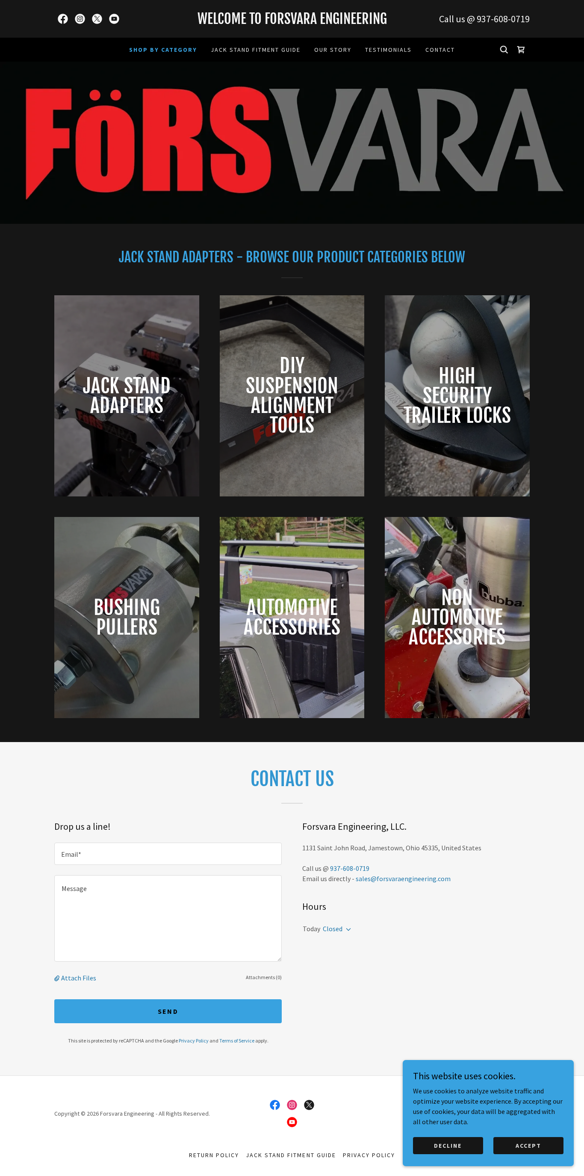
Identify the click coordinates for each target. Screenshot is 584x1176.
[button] (57, 978)
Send (168, 1011)
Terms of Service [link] (236, 1040)
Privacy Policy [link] (194, 1040)
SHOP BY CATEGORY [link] (163, 49)
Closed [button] (332, 928)
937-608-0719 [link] (503, 19)
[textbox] (168, 854)
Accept (528, 1145)
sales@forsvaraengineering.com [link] (403, 878)
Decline (448, 1145)
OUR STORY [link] (332, 49)
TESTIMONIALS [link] (388, 49)
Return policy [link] (214, 1155)
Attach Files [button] (78, 978)
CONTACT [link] (440, 49)
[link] (62, 18)
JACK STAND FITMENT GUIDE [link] (256, 49)
